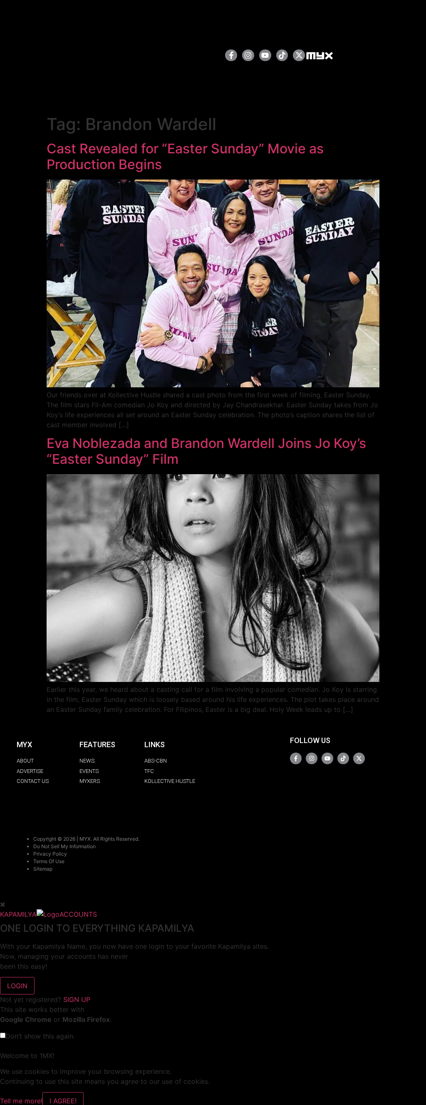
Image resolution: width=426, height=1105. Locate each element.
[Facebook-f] (231, 55)
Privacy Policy (50, 854)
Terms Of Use (48, 861)
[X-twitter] (299, 55)
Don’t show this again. (40, 1036)
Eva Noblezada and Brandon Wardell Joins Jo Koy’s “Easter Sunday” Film (206, 451)
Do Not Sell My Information (64, 846)
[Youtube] (265, 55)
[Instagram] (248, 55)
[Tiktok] (282, 55)
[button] (192, 55)
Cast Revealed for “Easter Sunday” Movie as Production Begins (185, 156)
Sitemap (42, 869)
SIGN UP (76, 999)
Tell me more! (21, 1101)
